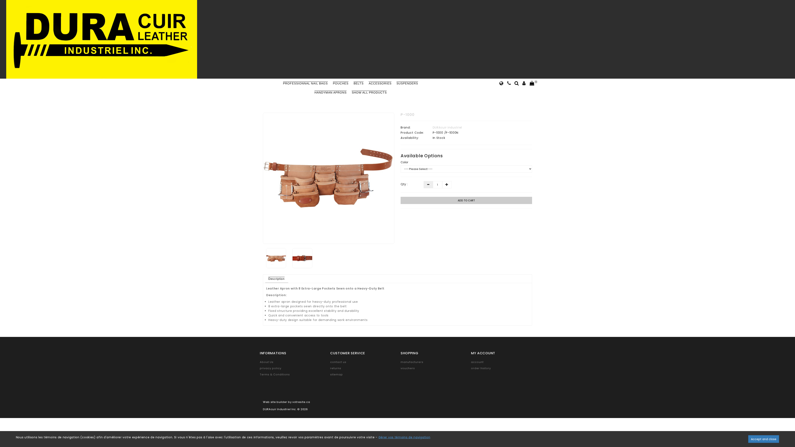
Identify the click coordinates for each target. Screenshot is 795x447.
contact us (338, 362)
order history (481, 368)
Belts (359, 83)
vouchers (408, 368)
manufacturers (412, 362)
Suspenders (407, 83)
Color (404, 162)
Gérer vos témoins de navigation (404, 437)
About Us (266, 362)
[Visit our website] (501, 84)
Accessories (380, 83)
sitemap (336, 374)
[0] (532, 83)
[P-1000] (328, 178)
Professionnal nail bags (305, 83)
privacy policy (270, 368)
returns (335, 368)
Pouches (340, 83)
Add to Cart (466, 200)
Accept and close (763, 439)
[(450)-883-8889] (509, 84)
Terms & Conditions (275, 374)
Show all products (369, 92)
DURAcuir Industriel (447, 127)
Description (276, 278)
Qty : (404, 184)
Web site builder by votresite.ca (286, 402)
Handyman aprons (330, 92)
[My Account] (524, 84)
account (477, 362)
